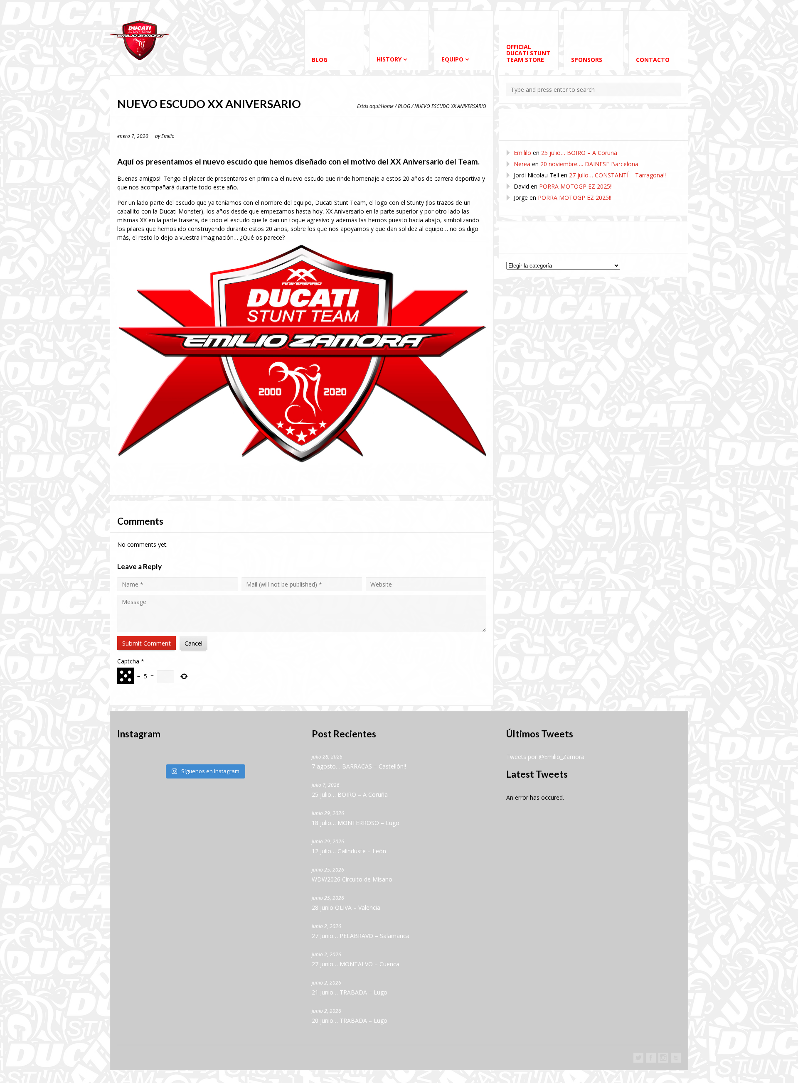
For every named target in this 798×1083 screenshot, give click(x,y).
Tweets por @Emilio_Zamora (545, 757)
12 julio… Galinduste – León (349, 851)
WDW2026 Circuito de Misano (352, 879)
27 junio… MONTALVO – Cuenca (355, 964)
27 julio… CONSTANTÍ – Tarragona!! (617, 175)
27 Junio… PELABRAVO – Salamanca (360, 936)
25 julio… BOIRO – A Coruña (579, 153)
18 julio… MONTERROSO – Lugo (355, 823)
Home (387, 106)
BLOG (404, 106)
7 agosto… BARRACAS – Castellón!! (359, 766)
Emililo (522, 153)
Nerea (522, 164)
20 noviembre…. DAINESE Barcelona (589, 164)
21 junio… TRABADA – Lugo (349, 992)
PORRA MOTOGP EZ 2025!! (576, 186)
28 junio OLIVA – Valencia (346, 907)
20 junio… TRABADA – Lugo (349, 1020)
